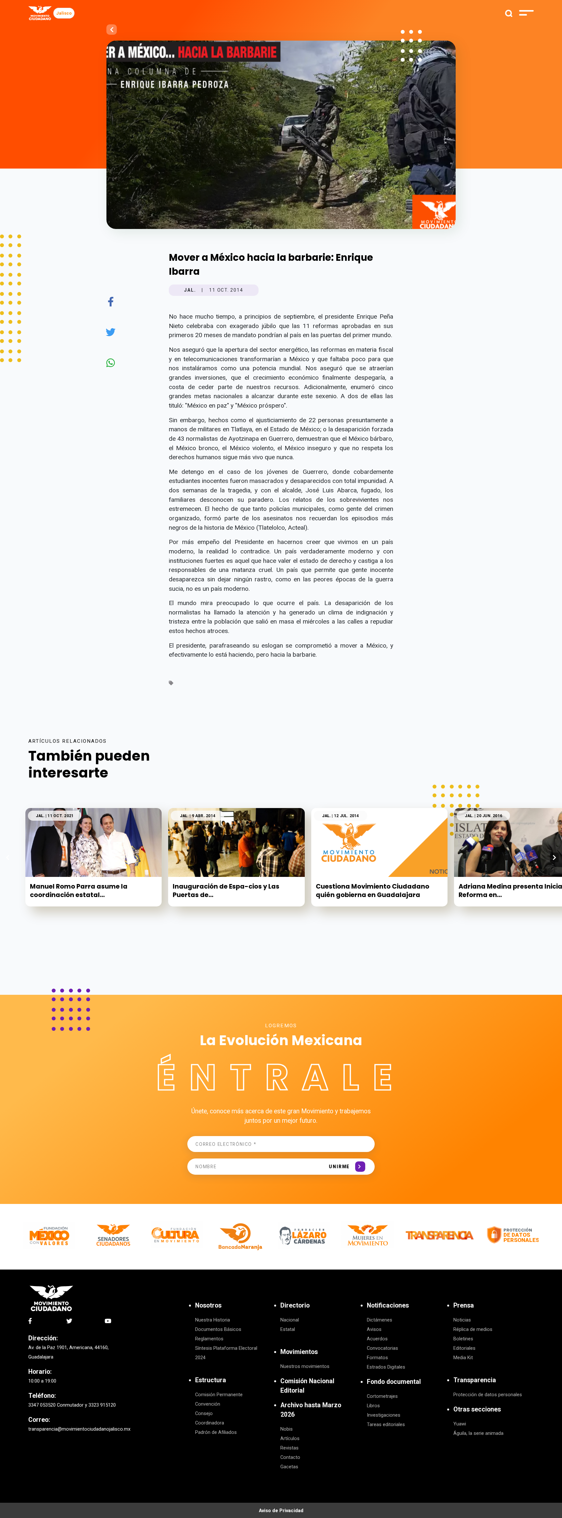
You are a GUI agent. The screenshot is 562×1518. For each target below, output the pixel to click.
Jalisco (64, 13)
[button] (554, 857)
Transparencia (474, 1380)
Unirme (339, 1166)
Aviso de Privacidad (281, 1510)
